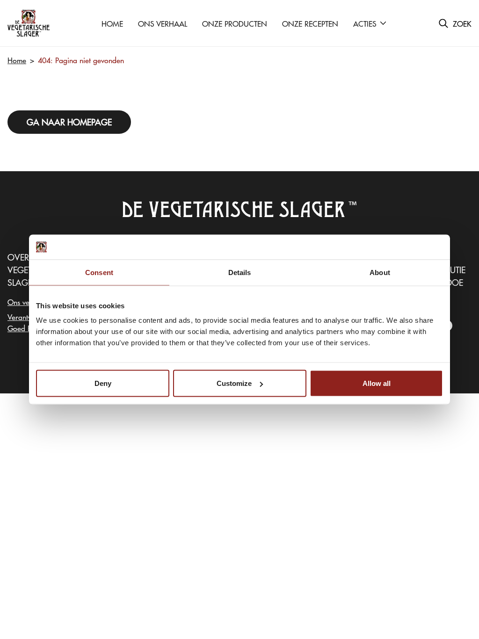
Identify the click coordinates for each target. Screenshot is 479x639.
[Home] (28, 23)
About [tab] (380, 272)
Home (16, 60)
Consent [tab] (99, 272)
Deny (102, 383)
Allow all (377, 383)
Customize (234, 383)
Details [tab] (239, 272)
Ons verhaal (26, 302)
